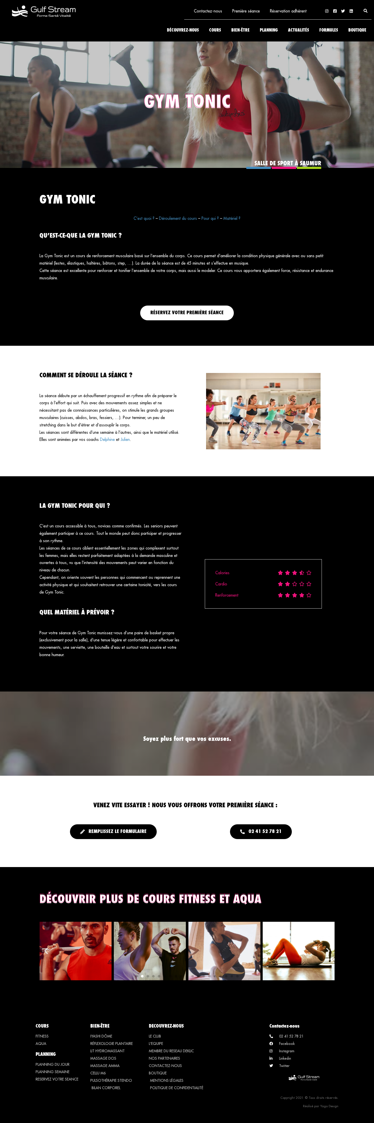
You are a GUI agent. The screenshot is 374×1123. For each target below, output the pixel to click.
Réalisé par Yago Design (320, 1106)
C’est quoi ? (144, 218)
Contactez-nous (208, 10)
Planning (269, 30)
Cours (215, 30)
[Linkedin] (351, 11)
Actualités (298, 30)
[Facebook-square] (335, 11)
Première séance (246, 10)
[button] (365, 11)
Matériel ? (231, 218)
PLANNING (46, 1054)
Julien (125, 439)
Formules (328, 30)
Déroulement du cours (178, 218)
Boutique (357, 30)
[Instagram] (326, 11)
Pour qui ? (210, 218)
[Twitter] (343, 11)
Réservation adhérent (288, 10)
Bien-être (240, 30)
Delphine (107, 439)
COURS (42, 1026)
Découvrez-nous (183, 30)
